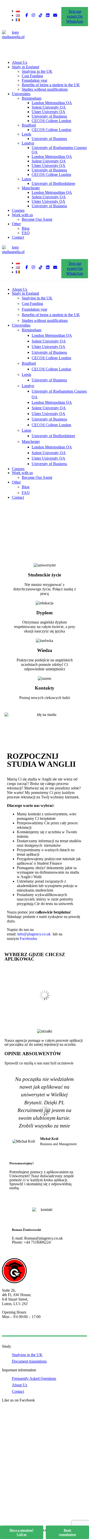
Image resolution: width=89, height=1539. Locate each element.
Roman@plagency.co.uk (43, 1238)
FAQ (26, 233)
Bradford (29, 125)
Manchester (31, 188)
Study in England (25, 67)
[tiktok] (40, 15)
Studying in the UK (37, 71)
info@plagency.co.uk (34, 934)
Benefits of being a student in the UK (51, 85)
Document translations (29, 1361)
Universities (21, 94)
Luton (26, 179)
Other (16, 224)
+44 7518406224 (37, 1242)
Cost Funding (32, 76)
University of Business (49, 116)
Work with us (22, 215)
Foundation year (34, 80)
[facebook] (26, 15)
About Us (19, 62)
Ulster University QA (48, 112)
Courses (18, 210)
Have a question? (22, 1532)
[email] (55, 15)
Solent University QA (49, 107)
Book (67, 1532)
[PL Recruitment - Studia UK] (13, 37)
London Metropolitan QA (52, 103)
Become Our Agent (37, 219)
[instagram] (33, 15)
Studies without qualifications (45, 89)
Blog (25, 228)
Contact (18, 237)
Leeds (26, 134)
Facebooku (28, 938)
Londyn (28, 143)
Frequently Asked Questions (34, 1378)
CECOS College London (51, 121)
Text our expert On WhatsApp (74, 16)
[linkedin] (47, 15)
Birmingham (31, 98)
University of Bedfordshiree (53, 183)
